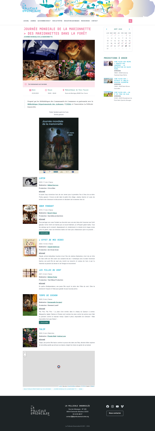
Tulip (42, 329)
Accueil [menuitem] (26, 21)
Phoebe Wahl (52, 336)
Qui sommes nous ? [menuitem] (44, 21)
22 (126, 43)
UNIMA (68, 104)
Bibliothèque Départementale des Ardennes (45, 104)
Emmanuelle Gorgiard (55, 302)
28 (111, 35)
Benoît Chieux (52, 213)
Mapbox (92, 386)
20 (118, 43)
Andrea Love (61, 336)
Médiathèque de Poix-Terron (76, 90)
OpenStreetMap (71, 386)
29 (115, 35)
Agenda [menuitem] (33, 21)
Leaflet (60, 386)
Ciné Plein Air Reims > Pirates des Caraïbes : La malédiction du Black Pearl (122, 65)
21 (122, 43)
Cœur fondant (46, 206)
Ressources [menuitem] (85, 21)
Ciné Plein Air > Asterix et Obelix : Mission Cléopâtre (122, 80)
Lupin (42, 178)
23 (129, 43)
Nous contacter (115, 413)
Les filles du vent (50, 270)
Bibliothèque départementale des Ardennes (37, 389)
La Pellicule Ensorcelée (72, 426)
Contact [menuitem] (94, 21)
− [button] (24, 355)
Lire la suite (44, 233)
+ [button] (24, 353)
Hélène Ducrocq (53, 185)
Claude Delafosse (53, 247)
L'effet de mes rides (51, 240)
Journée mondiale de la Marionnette (38, 37)
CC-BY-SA (83, 386)
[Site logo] (32, 12)
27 (118, 46)
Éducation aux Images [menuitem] (71, 21)
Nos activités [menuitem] (57, 21)
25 (111, 46)
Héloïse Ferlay (52, 277)
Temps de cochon (48, 295)
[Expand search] (130, 21)
